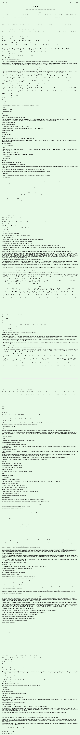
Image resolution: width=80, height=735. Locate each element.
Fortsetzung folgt (20, 727)
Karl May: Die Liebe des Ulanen (8, 731)
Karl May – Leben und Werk (7, 733)
